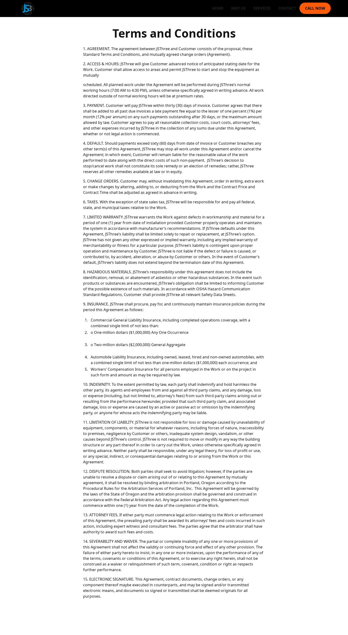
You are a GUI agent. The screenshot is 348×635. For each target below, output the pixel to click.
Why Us (238, 8)
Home (217, 8)
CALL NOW (315, 8)
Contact (287, 8)
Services (262, 8)
